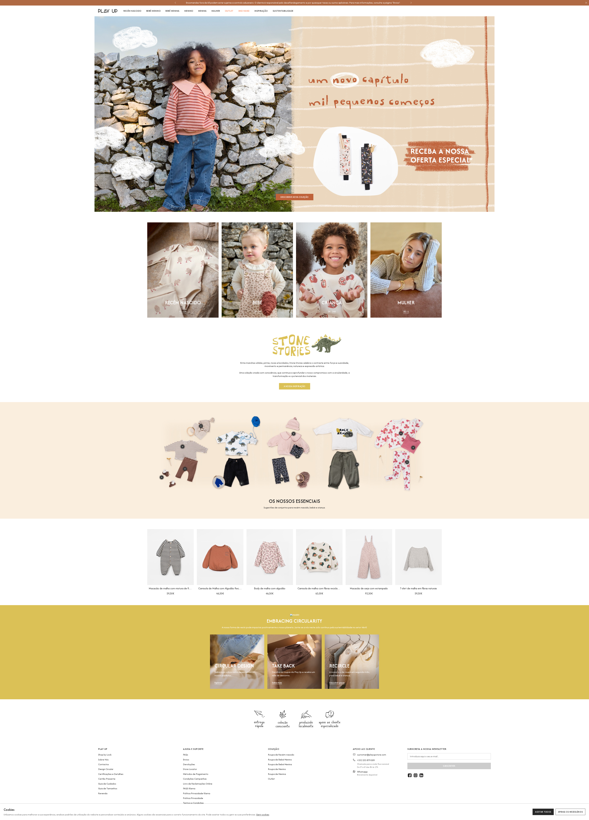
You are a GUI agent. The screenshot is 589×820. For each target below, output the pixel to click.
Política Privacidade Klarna (196, 793)
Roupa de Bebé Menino (280, 759)
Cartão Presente (106, 778)
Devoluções (189, 764)
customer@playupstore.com (371, 754)
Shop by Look (105, 754)
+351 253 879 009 (366, 760)
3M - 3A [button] (257, 311)
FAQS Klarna (189, 788)
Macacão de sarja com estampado (369, 588)
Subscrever (449, 765)
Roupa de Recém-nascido (281, 754)
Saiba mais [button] (277, 683)
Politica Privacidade (193, 798)
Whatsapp (362, 771)
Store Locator (190, 769)
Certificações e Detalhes (110, 774)
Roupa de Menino (277, 769)
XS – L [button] (406, 311)
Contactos (103, 764)
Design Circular (105, 769)
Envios (186, 759)
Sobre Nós (103, 759)
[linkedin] (421, 775)
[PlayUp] (107, 11)
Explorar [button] (218, 683)
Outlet (271, 778)
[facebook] (409, 775)
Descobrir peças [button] (337, 683)
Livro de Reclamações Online (197, 783)
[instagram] (415, 775)
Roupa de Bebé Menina (280, 764)
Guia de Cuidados (107, 783)
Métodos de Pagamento (195, 774)
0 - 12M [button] (182, 311)
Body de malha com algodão (269, 588)
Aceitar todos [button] (543, 811)
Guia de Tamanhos (107, 788)
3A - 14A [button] (332, 311)
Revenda (102, 793)
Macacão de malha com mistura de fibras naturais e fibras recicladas (170, 588)
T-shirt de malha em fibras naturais (418, 588)
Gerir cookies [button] (262, 814)
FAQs (185, 754)
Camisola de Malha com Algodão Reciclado (220, 588)
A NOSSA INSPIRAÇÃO (294, 386)
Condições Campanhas (195, 778)
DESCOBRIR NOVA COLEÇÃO (295, 197)
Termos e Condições (193, 802)
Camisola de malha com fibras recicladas (319, 588)
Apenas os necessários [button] (570, 811)
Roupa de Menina (277, 774)
